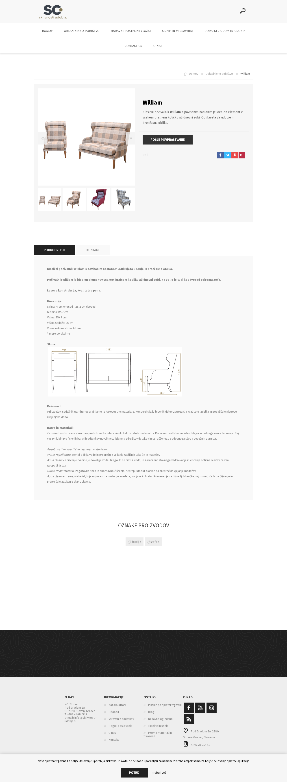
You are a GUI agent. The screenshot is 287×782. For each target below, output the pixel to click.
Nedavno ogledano (160, 719)
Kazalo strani (117, 705)
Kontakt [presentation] (93, 250)
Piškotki (114, 712)
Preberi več (159, 772)
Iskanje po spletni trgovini (165, 705)
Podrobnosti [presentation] (54, 250)
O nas (112, 732)
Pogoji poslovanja (120, 725)
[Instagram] (212, 708)
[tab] (54, 250)
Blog (151, 712)
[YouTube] (200, 708)
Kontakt (114, 739)
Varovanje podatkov (121, 719)
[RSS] (189, 719)
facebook (220, 155)
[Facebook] (189, 708)
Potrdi (134, 773)
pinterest (234, 155)
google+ (242, 155)
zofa (154, 541)
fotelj (135, 541)
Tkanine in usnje (158, 725)
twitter (227, 155)
